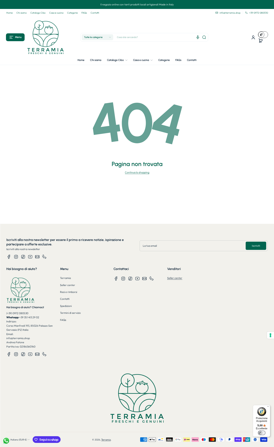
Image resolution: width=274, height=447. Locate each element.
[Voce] (198, 37)
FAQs (84, 12)
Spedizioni (66, 306)
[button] (15, 37)
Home (9, 12)
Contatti (95, 12)
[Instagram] (16, 257)
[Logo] (45, 37)
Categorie (72, 12)
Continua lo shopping (137, 172)
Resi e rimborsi (68, 292)
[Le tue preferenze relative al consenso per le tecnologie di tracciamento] (270, 335)
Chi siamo (21, 12)
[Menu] (268, 407)
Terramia (65, 278)
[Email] (37, 257)
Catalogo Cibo (37, 12)
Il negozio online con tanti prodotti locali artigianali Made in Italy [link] (137, 4)
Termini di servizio (70, 313)
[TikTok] (23, 257)
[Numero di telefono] (44, 257)
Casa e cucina (56, 12)
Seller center (67, 285)
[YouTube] (30, 257)
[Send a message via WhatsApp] (6, 440)
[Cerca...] (204, 37)
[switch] (261, 433)
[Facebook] (9, 257)
